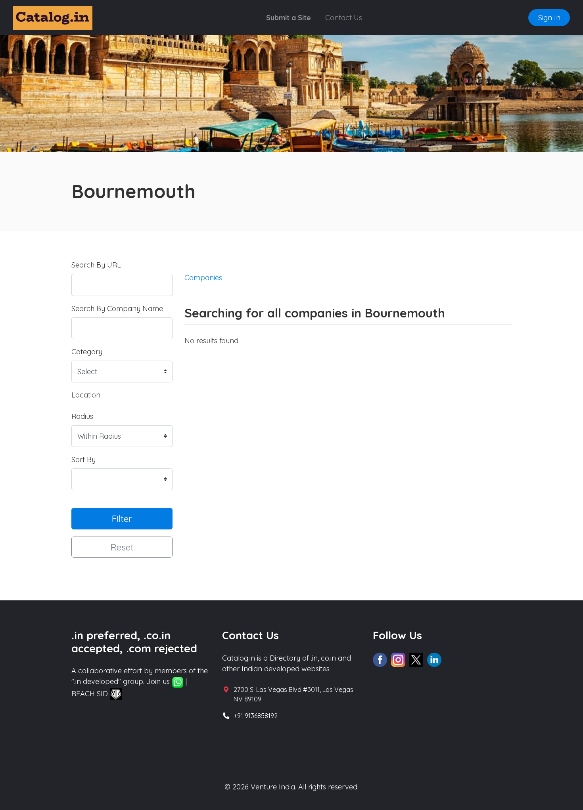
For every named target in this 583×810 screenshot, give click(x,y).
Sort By (83, 459)
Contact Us (343, 17)
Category (86, 351)
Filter (122, 518)
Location (85, 394)
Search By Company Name (117, 308)
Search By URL (96, 264)
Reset (122, 547)
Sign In (549, 17)
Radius (82, 416)
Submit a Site (288, 17)
